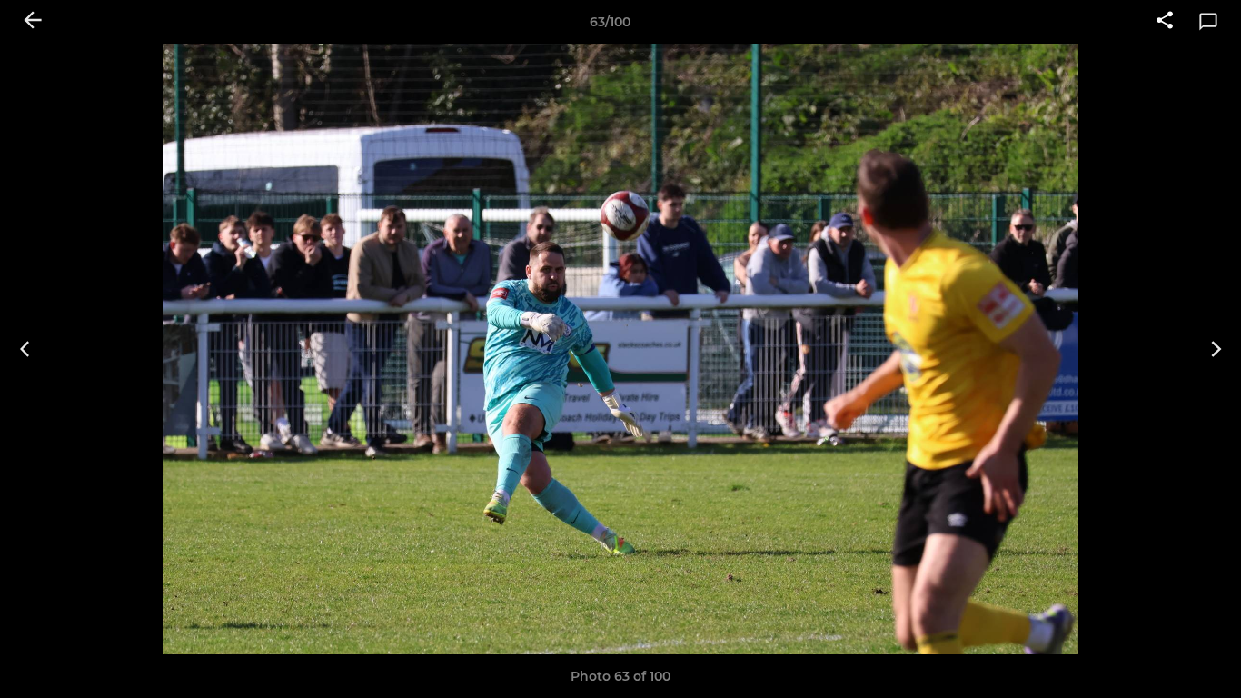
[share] (1165, 22)
